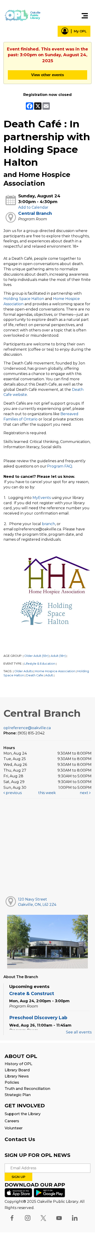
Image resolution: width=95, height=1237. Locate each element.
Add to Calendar (33, 207)
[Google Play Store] (49, 1192)
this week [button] (47, 793)
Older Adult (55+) (36, 656)
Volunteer (14, 1128)
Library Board (17, 1070)
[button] (85, 16)
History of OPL (18, 1064)
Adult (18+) (58, 656)
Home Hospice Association (55, 671)
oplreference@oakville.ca (27, 728)
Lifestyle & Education (39, 663)
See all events (79, 1032)
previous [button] (13, 793)
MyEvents (42, 497)
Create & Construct (31, 993)
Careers (12, 1121)
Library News (17, 1076)
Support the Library (23, 1114)
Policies (12, 1082)
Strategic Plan (18, 1095)
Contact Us (20, 1139)
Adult (49, 675)
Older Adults (23, 671)
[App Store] (18, 1192)
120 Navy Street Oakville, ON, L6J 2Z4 (37, 902)
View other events (47, 75)
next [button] (84, 793)
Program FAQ (59, 466)
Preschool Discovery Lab (38, 1017)
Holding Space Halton (23, 299)
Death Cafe (34, 675)
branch (48, 524)
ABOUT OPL (21, 1056)
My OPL (80, 31)
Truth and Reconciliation (27, 1088)
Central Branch (35, 213)
